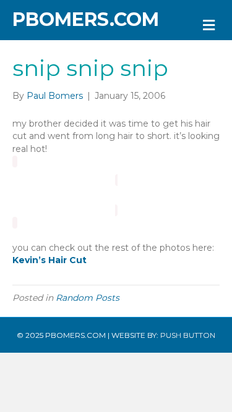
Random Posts (87, 297)
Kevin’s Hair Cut (49, 260)
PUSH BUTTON (187, 335)
